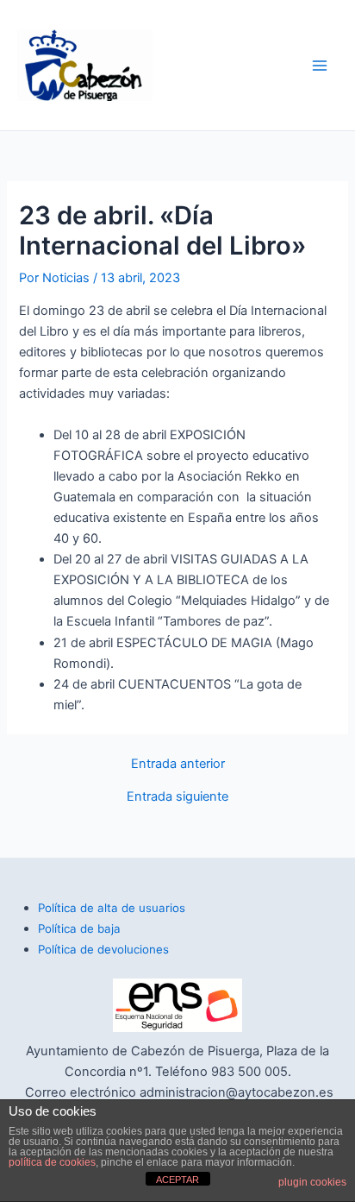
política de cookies (52, 1162)
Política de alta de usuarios (111, 908)
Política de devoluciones (103, 949)
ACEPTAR (177, 1179)
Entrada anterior (178, 764)
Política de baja (79, 928)
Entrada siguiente (177, 796)
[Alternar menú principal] (320, 65)
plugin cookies (312, 1182)
